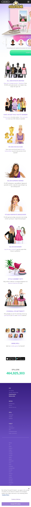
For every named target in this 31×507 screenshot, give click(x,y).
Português (11, 466)
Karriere (10, 405)
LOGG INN (5, 1)
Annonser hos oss (12, 407)
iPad (13, 315)
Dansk (10, 446)
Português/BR (11, 468)
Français (10, 453)
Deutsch (10, 448)
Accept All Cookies (15, 504)
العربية (10, 484)
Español (10, 451)
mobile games (14, 346)
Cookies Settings (15, 499)
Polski (10, 464)
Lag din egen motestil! (10, 249)
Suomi (10, 471)
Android (19, 315)
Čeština (10, 477)
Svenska (10, 473)
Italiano (10, 457)
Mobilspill (10, 418)
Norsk (10, 462)
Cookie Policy (5, 495)
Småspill (10, 416)
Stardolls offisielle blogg (13, 392)
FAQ (10, 429)
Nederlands (11, 460)
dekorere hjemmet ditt (14, 283)
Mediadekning (11, 403)
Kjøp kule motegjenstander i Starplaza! (14, 83)
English (10, 450)
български (11, 482)
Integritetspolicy (12, 394)
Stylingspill (11, 414)
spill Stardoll (7, 315)
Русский (10, 480)
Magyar (10, 459)
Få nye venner (7, 117)
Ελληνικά (11, 479)
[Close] (28, 488)
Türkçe (10, 475)
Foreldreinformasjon (13, 431)
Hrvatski (10, 455)
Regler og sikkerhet (13, 433)
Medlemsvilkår (12, 396)
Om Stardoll (11, 390)
